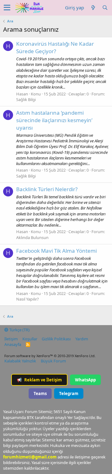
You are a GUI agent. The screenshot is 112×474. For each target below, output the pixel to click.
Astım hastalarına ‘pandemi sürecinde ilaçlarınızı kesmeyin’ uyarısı (54, 120)
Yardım (81, 339)
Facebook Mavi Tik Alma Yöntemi (56, 250)
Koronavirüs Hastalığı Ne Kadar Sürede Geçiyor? (55, 47)
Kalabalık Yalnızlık (20, 361)
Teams (40, 393)
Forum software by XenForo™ (50, 355)
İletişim (11, 339)
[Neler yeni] (93, 7)
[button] (7, 8)
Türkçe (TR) (19, 330)
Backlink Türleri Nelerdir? (46, 189)
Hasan (22, 94)
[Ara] (105, 7)
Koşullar (29, 339)
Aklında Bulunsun (32, 237)
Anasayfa (12, 344)
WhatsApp (85, 380)
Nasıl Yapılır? (27, 299)
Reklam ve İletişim (39, 380)
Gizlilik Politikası (56, 339)
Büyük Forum (53, 361)
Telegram (68, 393)
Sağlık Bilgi (26, 99)
